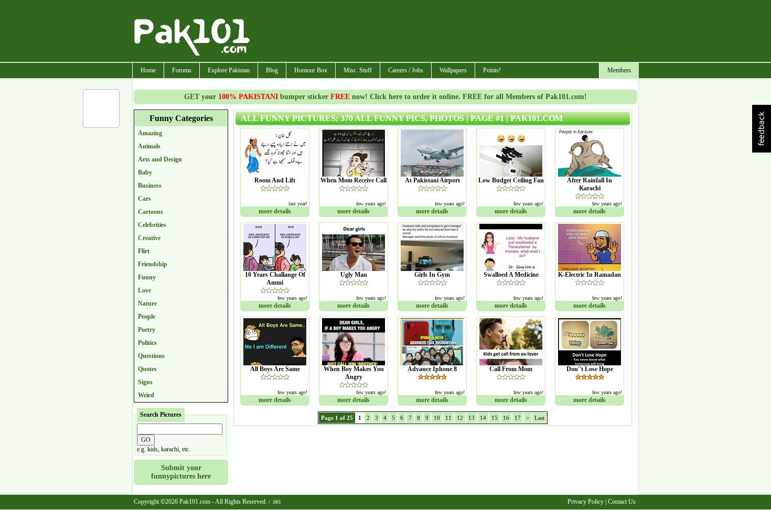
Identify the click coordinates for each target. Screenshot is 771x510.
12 (460, 418)
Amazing (150, 133)
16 (506, 418)
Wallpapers (453, 70)
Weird (146, 395)
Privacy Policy (585, 501)
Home (148, 70)
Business (150, 185)
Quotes (147, 369)
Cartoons (150, 211)
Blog (272, 70)
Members (619, 70)
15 (494, 418)
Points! (492, 70)
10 (437, 418)
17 (518, 418)
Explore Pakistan (229, 70)
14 (483, 418)
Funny (147, 277)
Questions (151, 356)
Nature (147, 303)
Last (539, 418)
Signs (145, 382)
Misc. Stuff (358, 70)
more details (275, 211)
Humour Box (310, 70)
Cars (144, 198)
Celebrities (152, 225)
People (146, 316)
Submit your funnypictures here (181, 472)
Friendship (152, 264)
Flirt (143, 251)
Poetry (146, 329)
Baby (145, 172)
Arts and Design (160, 159)
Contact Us (622, 501)
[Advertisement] (445, 32)
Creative (149, 238)
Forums (181, 70)
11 (448, 418)
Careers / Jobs (405, 70)
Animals (149, 146)
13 (471, 418)
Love (144, 290)
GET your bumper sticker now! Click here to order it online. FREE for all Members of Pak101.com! (385, 97)
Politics (147, 342)
